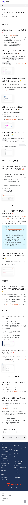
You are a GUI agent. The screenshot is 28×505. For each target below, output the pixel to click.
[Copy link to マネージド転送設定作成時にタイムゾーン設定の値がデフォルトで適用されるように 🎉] (8, 258)
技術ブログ (16, 465)
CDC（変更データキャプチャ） (7, 454)
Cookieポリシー (5, 498)
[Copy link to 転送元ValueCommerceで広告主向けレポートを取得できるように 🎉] (22, 110)
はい (6, 432)
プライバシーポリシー (6, 496)
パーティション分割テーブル (15, 229)
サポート (2, 467)
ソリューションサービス (19, 448)
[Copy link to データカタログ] (15, 205)
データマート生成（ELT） (6, 451)
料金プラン (16, 445)
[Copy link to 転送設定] (10, 24)
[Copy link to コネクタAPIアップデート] (23, 377)
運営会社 (3, 500)
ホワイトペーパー (18, 456)
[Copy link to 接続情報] (10, 281)
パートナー (16, 458)
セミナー (16, 453)
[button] (8, 437)
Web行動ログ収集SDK (5, 463)
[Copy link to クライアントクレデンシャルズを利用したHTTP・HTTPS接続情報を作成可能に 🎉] (5, 291)
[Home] (6, 2)
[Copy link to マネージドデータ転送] (20, 161)
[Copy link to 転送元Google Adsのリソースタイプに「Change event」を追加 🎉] (22, 53)
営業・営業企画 (4, 477)
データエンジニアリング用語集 (20, 467)
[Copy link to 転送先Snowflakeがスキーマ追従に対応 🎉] (5, 33)
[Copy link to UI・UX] (9, 311)
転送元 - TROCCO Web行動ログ (13, 90)
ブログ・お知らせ (17, 463)
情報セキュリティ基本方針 (7, 495)
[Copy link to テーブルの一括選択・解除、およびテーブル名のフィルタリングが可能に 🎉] (4, 171)
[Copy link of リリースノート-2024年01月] (3, 14)
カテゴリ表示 (6, 9)
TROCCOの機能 (4, 447)
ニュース (16, 469)
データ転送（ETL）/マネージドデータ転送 (7, 449)
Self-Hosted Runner (5, 461)
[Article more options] (25, 9)
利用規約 (3, 493)
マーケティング (4, 479)
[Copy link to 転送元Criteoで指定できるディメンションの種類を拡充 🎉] (15, 135)
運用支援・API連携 (4, 460)
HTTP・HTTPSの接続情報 (12, 304)
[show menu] (26, 2)
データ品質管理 (4, 458)
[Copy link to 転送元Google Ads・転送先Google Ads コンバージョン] (13, 385)
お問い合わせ (17, 477)
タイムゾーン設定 (11, 263)
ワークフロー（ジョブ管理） (6, 452)
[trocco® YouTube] (16, 488)
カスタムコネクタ (4, 456)
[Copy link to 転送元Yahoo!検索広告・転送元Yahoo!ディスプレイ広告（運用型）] (21, 401)
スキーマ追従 (13, 35)
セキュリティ (3, 465)
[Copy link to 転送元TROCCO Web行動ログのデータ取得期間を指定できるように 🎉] (23, 81)
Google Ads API (21, 63)
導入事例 (16, 450)
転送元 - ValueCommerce (11, 119)
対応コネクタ (3, 470)
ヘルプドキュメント (18, 474)
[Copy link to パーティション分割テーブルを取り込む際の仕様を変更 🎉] (15, 213)
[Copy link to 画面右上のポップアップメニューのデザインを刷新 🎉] (12, 319)
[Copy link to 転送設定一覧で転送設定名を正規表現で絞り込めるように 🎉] (16, 353)
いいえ (14, 432)
